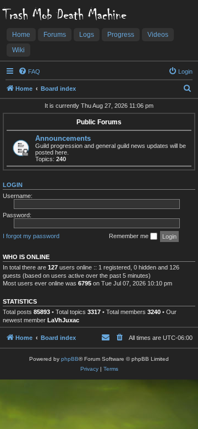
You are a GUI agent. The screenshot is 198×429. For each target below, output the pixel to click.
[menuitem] (29, 71)
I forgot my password (31, 236)
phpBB (70, 359)
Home (21, 34)
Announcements (63, 138)
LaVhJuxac (63, 320)
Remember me (129, 236)
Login (13, 185)
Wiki (18, 50)
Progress (120, 34)
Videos (157, 34)
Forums (54, 34)
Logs (86, 34)
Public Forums (99, 122)
